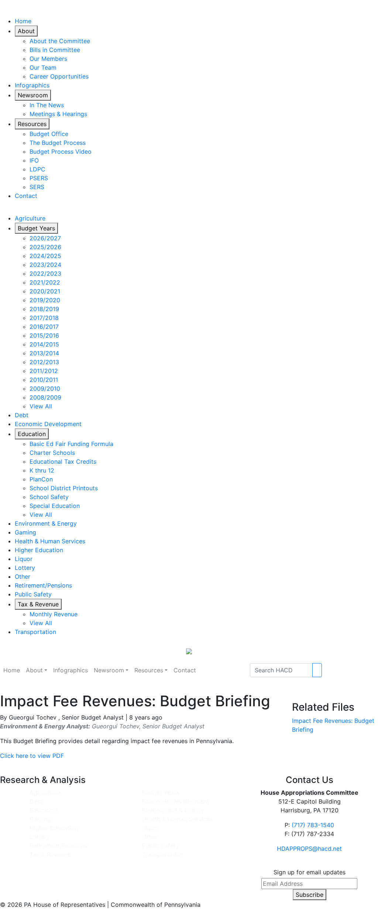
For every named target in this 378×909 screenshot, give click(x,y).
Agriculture (30, 218)
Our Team (43, 67)
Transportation (35, 631)
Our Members (48, 58)
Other (22, 576)
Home (23, 21)
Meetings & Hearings (58, 114)
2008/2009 (45, 397)
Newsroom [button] (109, 670)
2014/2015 (44, 344)
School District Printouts (64, 488)
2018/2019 (44, 309)
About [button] (34, 670)
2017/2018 (44, 317)
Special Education (55, 505)
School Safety (49, 497)
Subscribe (309, 894)
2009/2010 (45, 388)
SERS (37, 187)
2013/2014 (44, 353)
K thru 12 (42, 470)
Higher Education (39, 550)
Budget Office (49, 133)
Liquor (23, 559)
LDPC (37, 169)
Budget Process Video (61, 151)
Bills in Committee (55, 49)
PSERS (39, 178)
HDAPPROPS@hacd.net (309, 848)
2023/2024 (45, 264)
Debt (21, 415)
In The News (47, 105)
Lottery (25, 567)
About (26, 31)
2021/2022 (45, 282)
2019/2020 (45, 300)
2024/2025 (45, 256)
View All (41, 406)
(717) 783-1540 (313, 825)
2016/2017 (44, 326)
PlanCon (41, 479)
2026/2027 (45, 238)
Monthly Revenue (54, 614)
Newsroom (33, 95)
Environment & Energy (46, 523)
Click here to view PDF (32, 755)
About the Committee (60, 41)
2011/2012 (44, 371)
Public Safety (33, 594)
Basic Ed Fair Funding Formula (71, 443)
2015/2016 (44, 335)
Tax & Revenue (38, 604)
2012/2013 (44, 362)
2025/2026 (45, 247)
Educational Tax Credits (63, 461)
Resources (32, 124)
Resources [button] (148, 670)
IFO (34, 160)
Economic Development (48, 424)
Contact (26, 195)
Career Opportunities (59, 76)
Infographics (32, 85)
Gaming (25, 532)
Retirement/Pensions (43, 585)
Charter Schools (52, 452)
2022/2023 (45, 273)
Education (32, 434)
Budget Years (36, 228)
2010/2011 (44, 379)
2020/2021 (45, 291)
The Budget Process (58, 142)
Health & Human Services (50, 541)
